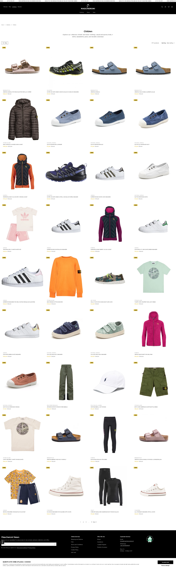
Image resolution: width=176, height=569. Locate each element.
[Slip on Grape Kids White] (154, 172)
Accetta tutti (165, 562)
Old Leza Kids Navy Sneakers (54, 354)
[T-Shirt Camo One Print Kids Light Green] (154, 277)
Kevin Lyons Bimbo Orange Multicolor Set (14, 511)
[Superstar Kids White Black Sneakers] (66, 224)
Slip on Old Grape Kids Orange (11, 407)
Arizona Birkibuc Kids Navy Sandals (56, 459)
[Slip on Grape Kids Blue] (110, 119)
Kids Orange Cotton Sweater (55, 302)
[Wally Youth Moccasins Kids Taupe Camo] (110, 277)
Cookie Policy (74, 549)
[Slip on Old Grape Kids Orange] (22, 382)
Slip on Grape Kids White (141, 196)
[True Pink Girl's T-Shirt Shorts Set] (22, 224)
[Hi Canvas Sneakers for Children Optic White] (66, 487)
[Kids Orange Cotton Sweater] (66, 277)
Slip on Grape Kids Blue (97, 144)
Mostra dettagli (165, 565)
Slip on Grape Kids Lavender (54, 144)
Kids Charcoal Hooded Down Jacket (13, 144)
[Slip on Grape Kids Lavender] (66, 119)
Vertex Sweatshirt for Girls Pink (143, 354)
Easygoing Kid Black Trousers (99, 459)
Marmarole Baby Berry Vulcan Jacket (101, 249)
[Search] (162, 6)
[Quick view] (41, 49)
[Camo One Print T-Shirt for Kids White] (22, 434)
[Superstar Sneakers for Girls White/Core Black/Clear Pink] (22, 277)
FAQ (72, 542)
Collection (8, 24)
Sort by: (164, 43)
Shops (99, 539)
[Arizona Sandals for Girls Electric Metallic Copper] (22, 67)
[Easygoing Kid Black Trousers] (110, 434)
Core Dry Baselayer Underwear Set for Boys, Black (105, 511)
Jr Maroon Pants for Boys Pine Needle (57, 407)
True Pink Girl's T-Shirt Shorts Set (12, 249)
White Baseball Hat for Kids (98, 407)
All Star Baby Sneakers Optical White (145, 511)
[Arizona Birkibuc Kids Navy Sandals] (66, 434)
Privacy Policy (75, 547)
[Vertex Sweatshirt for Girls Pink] (154, 329)
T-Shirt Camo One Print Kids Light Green (145, 302)
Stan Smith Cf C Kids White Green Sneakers (146, 249)
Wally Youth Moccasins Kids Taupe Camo (102, 302)
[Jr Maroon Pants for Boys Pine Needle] (66, 382)
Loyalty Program (101, 544)
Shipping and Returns (77, 539)
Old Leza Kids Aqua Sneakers (98, 354)
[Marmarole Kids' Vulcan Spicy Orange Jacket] (22, 172)
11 (91, 522)
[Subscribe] (54, 544)
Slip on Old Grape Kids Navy (142, 144)
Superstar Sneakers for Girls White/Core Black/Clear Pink (19, 302)
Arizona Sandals (95, 92)
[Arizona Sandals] (110, 67)
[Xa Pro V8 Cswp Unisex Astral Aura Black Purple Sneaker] (66, 172)
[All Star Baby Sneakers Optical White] (154, 487)
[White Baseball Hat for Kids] (110, 382)
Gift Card (73, 552)
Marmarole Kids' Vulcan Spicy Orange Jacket (15, 196)
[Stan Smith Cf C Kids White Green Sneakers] (154, 224)
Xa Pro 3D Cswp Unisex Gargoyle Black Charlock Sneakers (63, 92)
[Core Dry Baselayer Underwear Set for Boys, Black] (110, 487)
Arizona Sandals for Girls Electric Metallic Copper (17, 92)
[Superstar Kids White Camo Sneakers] (110, 172)
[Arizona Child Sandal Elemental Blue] (154, 67)
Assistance (100, 542)
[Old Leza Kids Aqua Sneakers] (110, 329)
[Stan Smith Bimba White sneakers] (22, 329)
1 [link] (80, 522)
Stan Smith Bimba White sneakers (12, 354)
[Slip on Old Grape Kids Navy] (154, 119)
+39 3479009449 (125, 545)
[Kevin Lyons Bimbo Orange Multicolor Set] (22, 487)
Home (2, 24)
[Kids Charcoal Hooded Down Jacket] (22, 119)
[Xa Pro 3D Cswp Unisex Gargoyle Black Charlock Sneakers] (66, 67)
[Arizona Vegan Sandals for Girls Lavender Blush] (154, 434)
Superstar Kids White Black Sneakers (57, 249)
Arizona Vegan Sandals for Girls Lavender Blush (148, 459)
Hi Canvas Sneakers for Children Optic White (59, 511)
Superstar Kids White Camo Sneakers (101, 196)
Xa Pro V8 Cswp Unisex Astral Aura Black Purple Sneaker (62, 196)
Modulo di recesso (102, 547)
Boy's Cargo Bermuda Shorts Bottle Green (146, 407)
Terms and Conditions (22, 547)
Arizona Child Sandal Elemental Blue (145, 92)
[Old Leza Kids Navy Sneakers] (66, 329)
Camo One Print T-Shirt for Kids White (13, 459)
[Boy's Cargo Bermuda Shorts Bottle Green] (154, 382)
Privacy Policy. (32, 547)
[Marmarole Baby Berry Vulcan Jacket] (110, 224)
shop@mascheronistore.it (127, 541)
